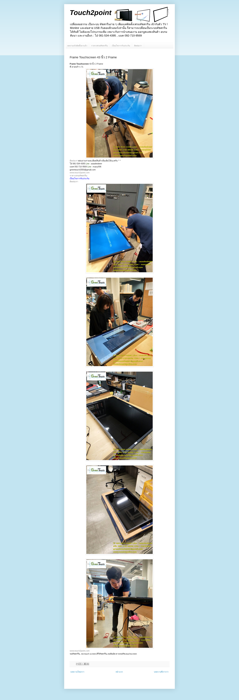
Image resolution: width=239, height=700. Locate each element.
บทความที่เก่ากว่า (161, 672)
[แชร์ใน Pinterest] (87, 664)
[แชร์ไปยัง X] (82, 664)
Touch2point (90, 12)
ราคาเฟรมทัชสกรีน (99, 46)
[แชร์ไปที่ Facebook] (85, 664)
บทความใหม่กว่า (77, 672)
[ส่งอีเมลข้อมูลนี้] (77, 664)
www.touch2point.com (80, 172)
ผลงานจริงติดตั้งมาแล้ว (77, 46)
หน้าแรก (119, 672)
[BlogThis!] (80, 664)
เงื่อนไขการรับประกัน (121, 46)
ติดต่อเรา (138, 46)
